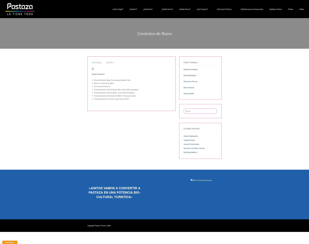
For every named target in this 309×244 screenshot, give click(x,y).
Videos (301, 9)
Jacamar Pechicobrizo (191, 144)
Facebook (211, 225)
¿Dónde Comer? (167, 9)
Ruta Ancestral (189, 87)
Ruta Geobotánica (190, 75)
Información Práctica (224, 9)
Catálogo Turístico (275, 9)
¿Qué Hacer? (147, 9)
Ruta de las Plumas (190, 81)
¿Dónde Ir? (133, 9)
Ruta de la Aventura (190, 69)
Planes (290, 9)
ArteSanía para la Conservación (252, 9)
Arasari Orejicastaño (191, 136)
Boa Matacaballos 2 (190, 152)
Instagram (216, 225)
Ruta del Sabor (189, 93)
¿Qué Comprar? (202, 9)
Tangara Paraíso (189, 140)
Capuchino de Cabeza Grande (194, 148)
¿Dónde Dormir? (184, 9)
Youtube (220, 225)
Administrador (97, 62)
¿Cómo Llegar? (118, 9)
